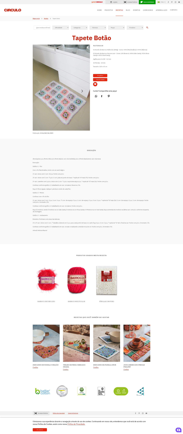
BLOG (128, 10)
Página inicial (36, 18)
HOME (99, 10)
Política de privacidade (59, 413)
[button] (41, 90)
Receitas (46, 18)
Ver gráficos (100, 75)
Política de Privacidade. (76, 424)
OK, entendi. (40, 429)
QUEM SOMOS (148, 10)
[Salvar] (95, 84)
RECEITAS (119, 10)
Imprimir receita (100, 79)
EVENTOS (136, 10)
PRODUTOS (109, 10)
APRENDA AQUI (161, 10)
